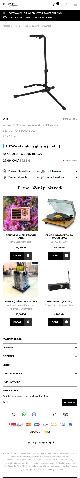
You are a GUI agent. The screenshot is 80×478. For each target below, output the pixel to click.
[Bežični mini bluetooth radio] (20, 213)
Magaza (6, 26)
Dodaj (17, 255)
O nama (8, 347)
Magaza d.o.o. (12, 339)
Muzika (16, 26)
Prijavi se (69, 402)
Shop (6, 365)
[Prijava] (66, 5)
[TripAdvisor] (65, 414)
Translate (67, 119)
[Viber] (14, 414)
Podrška (8, 356)
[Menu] (75, 5)
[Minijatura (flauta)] (59, 279)
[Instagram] (34, 414)
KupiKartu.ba (11, 382)
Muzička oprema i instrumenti (38, 26)
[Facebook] (44, 414)
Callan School (12, 373)
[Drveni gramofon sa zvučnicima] (59, 213)
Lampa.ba (51, 442)
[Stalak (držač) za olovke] (20, 279)
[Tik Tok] (54, 414)
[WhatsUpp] (24, 414)
